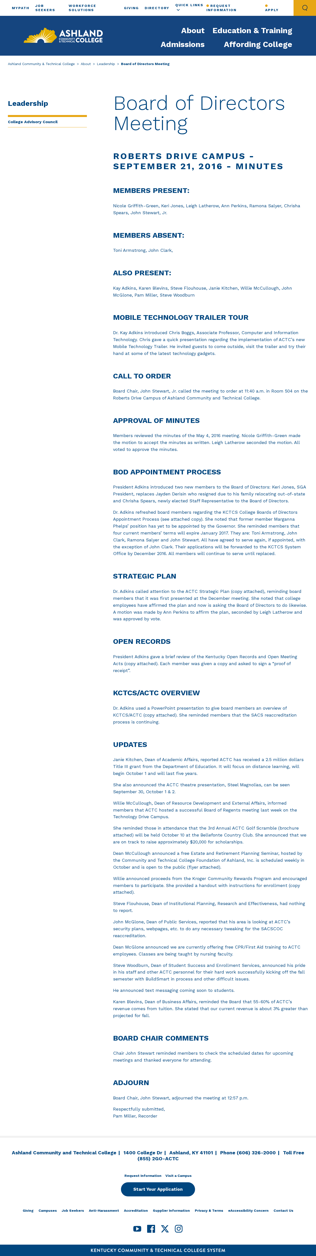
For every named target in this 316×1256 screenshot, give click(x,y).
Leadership (106, 64)
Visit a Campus (178, 1176)
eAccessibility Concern (248, 1210)
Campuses (48, 1210)
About (193, 30)
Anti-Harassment (104, 1210)
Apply (272, 10)
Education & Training (252, 30)
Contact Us (283, 1210)
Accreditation (136, 1210)
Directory (157, 8)
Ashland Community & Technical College (41, 64)
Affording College (258, 44)
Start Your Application (158, 1189)
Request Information (221, 8)
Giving (131, 8)
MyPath (20, 8)
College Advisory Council (33, 121)
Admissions (183, 44)
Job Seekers (73, 1210)
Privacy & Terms (209, 1210)
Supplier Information (171, 1210)
